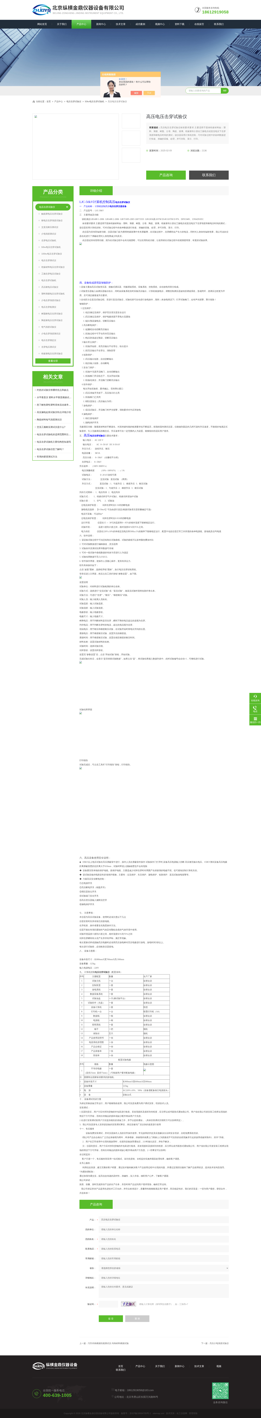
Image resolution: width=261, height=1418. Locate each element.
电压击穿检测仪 (48, 307)
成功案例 (140, 24)
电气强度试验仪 (48, 327)
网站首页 (42, 24)
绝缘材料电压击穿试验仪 (53, 267)
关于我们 (62, 24)
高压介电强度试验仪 (219, 1343)
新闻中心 (101, 24)
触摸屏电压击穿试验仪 (52, 214)
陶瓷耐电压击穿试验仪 (52, 320)
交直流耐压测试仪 (49, 227)
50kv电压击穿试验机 (94, 101)
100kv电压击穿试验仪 (51, 254)
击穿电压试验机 (48, 240)
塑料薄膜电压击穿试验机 (53, 293)
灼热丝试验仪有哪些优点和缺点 (53, 390)
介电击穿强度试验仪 (50, 300)
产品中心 (81, 24)
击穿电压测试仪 (48, 347)
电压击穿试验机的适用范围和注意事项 (54, 434)
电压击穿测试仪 (48, 260)
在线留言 (199, 24)
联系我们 (219, 24)
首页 (49, 101)
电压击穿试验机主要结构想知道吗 (54, 442)
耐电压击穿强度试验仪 (52, 220)
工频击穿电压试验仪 (50, 274)
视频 (218, 1366)
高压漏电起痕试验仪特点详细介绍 (54, 412)
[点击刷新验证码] (128, 1304)
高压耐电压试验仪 (49, 287)
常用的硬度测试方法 (47, 456)
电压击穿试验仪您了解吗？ (50, 449)
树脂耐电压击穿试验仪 (52, 313)
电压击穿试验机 (48, 280)
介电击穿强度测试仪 (50, 333)
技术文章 (121, 24)
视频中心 (160, 24)
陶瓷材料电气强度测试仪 (49, 419)
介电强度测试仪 (48, 234)
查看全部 (53, 361)
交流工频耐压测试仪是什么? (51, 427)
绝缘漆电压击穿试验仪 (52, 353)
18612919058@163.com (140, 1390)
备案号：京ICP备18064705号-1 (136, 1413)
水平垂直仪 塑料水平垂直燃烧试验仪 (54, 397)
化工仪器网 (182, 1413)
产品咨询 (166, 175)
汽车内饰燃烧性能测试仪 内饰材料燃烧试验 (108, 1343)
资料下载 (179, 24)
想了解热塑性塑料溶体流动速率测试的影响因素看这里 (54, 404)
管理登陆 (193, 1413)
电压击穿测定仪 (48, 340)
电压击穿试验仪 (73, 101)
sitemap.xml (158, 1413)
